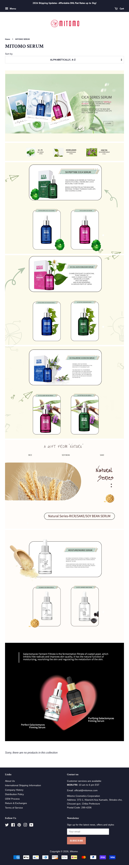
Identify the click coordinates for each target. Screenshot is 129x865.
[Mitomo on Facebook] (13, 825)
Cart (121, 8)
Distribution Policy (14, 794)
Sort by (9, 53)
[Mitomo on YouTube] (31, 825)
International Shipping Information (23, 785)
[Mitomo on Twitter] (7, 825)
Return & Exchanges (16, 803)
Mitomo (74, 851)
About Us (10, 781)
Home (7, 39)
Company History (14, 790)
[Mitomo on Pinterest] (19, 825)
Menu (12, 8)
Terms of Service (14, 808)
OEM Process (12, 799)
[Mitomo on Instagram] (25, 825)
